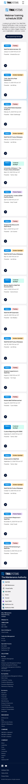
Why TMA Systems (6, 613)
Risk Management (5, 670)
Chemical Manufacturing (7, 707)
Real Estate (4, 711)
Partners (3, 753)
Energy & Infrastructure (7, 703)
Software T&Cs (5, 770)
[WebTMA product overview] (14, 582)
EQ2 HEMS (4, 646)
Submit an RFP (5, 759)
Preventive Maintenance (7, 684)
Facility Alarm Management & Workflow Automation (11, 667)
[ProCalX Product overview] (14, 598)
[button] (23, 2)
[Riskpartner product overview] (14, 604)
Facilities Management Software (9, 665)
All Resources (4, 718)
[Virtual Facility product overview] (14, 588)
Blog (2, 720)
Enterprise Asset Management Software (11, 663)
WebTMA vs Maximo (6, 734)
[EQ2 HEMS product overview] (14, 592)
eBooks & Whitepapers (7, 724)
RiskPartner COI (5, 650)
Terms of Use (4, 773)
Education (3, 692)
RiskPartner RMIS (5, 648)
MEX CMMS (4, 627)
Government (4, 699)
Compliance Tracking (6, 680)
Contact (3, 616)
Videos (3, 726)
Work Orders (4, 678)
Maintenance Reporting (7, 686)
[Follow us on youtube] (6, 766)
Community (4, 751)
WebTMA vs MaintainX (7, 732)
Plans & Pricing (5, 614)
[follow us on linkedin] (2, 766)
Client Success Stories (7, 722)
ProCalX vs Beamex (6, 736)
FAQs (2, 757)
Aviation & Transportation (7, 709)
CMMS (3, 660)
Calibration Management (7, 658)
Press (2, 747)
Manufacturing (5, 701)
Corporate (4, 696)
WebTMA (3, 625)
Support (3, 755)
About (2, 743)
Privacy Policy (5, 776)
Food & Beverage (5, 705)
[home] (11, 2)
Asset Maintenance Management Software (12, 676)
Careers (3, 749)
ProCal (3, 638)
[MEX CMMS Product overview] (14, 585)
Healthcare (4, 694)
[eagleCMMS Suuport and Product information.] (14, 601)
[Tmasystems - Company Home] (10, 573)
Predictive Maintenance (7, 682)
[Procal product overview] (14, 595)
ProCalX (3, 640)
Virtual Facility (4, 632)
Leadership (4, 745)
